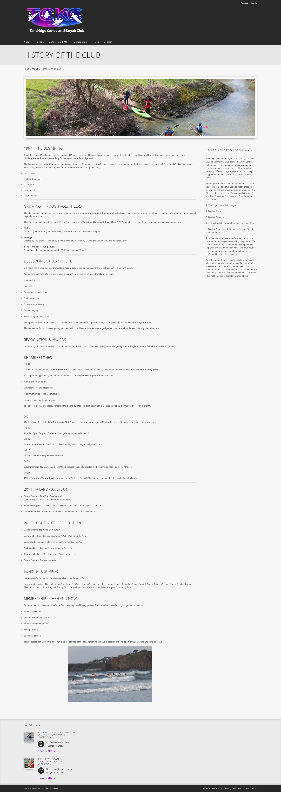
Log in (254, 3)
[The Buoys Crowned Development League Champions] (29, 763)
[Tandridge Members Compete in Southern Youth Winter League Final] (29, 737)
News (97, 42)
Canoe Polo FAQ (57, 42)
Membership (79, 42)
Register (245, 3)
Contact (108, 42)
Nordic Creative (51, 788)
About (27, 42)
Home (26, 69)
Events (41, 42)
